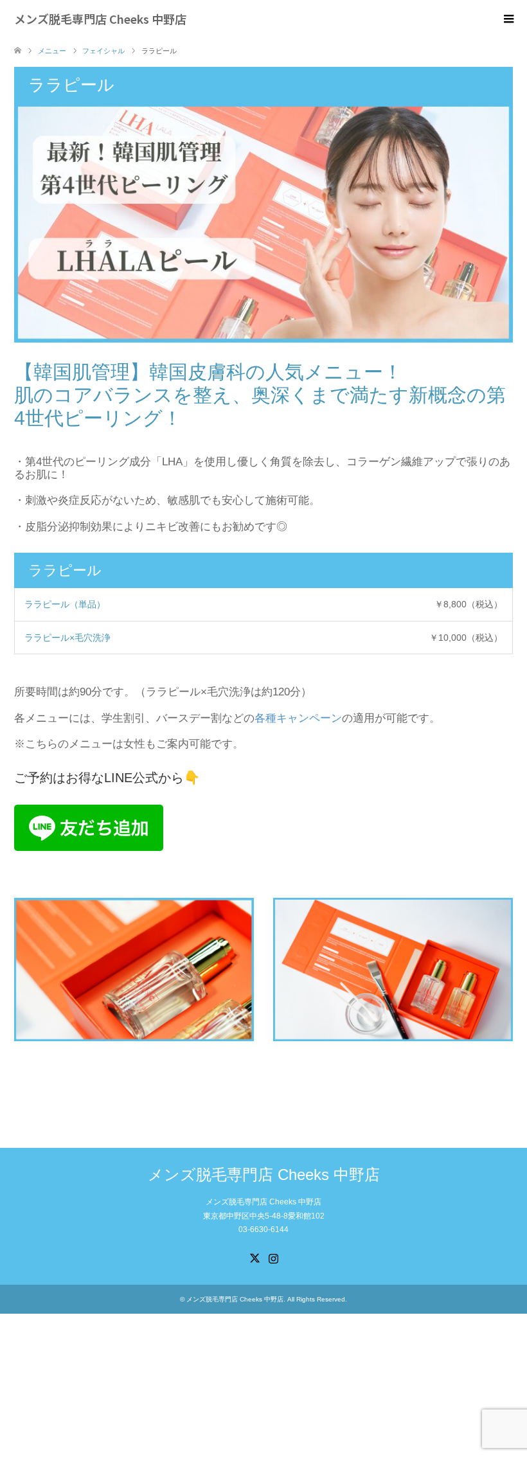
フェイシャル (103, 51)
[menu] (507, 19)
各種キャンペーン (298, 718)
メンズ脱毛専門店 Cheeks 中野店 (100, 18)
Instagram (273, 1257)
